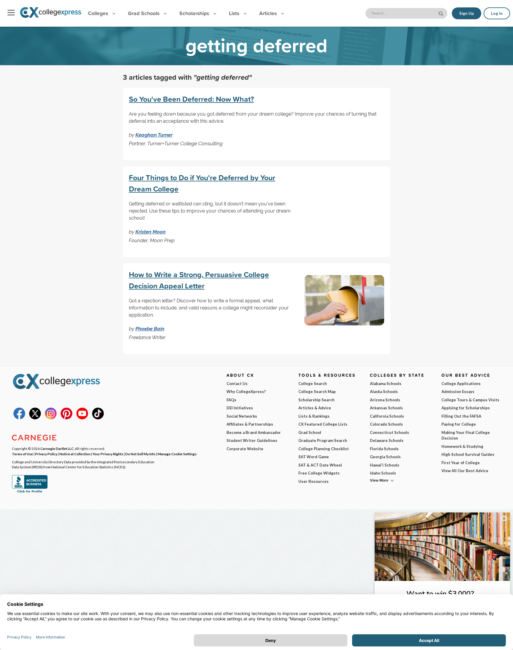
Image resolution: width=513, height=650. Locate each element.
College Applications (461, 383)
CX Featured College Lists (322, 424)
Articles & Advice (314, 407)
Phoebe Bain (149, 329)
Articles (268, 13)
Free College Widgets (319, 473)
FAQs (231, 399)
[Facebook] (19, 418)
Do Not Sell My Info (140, 454)
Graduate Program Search (322, 440)
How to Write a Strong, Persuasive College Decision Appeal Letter (199, 280)
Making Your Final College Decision (465, 435)
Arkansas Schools (386, 407)
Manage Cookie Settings (177, 454)
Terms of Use (22, 454)
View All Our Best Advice (464, 470)
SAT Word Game (313, 456)
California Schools (387, 416)
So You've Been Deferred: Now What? (191, 99)
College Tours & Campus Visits (470, 399)
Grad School (309, 432)
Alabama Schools (385, 383)
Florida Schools (384, 448)
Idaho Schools (383, 473)
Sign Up (466, 13)
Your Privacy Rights (108, 454)
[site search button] (441, 13)
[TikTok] (98, 418)
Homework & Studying (462, 446)
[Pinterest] (66, 418)
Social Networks (242, 416)
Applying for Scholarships (465, 407)
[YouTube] (82, 418)
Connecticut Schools (389, 432)
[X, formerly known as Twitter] (35, 418)
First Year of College (460, 462)
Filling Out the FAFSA (461, 416)
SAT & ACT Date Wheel (320, 465)
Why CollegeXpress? (246, 391)
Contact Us (237, 383)
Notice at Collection (75, 454)
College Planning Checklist (323, 448)
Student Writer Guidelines (252, 440)
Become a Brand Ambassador (254, 432)
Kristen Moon (150, 232)
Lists (235, 13)
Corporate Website (245, 448)
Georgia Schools (385, 456)
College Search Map (317, 391)
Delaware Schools (386, 440)
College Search (312, 383)
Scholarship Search (316, 399)
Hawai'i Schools (384, 465)
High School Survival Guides (467, 454)
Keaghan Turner (153, 135)
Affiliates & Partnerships (250, 424)
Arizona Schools (385, 399)
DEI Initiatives (240, 407)
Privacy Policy (46, 454)
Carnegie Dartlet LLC (57, 448)
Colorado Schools (386, 424)
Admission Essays (457, 391)
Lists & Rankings (314, 416)
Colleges (98, 13)
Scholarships (194, 13)
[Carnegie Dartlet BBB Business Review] (30, 492)
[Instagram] (50, 418)
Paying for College (458, 424)
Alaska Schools (384, 391)
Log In (497, 13)
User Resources (313, 481)
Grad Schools (144, 13)
